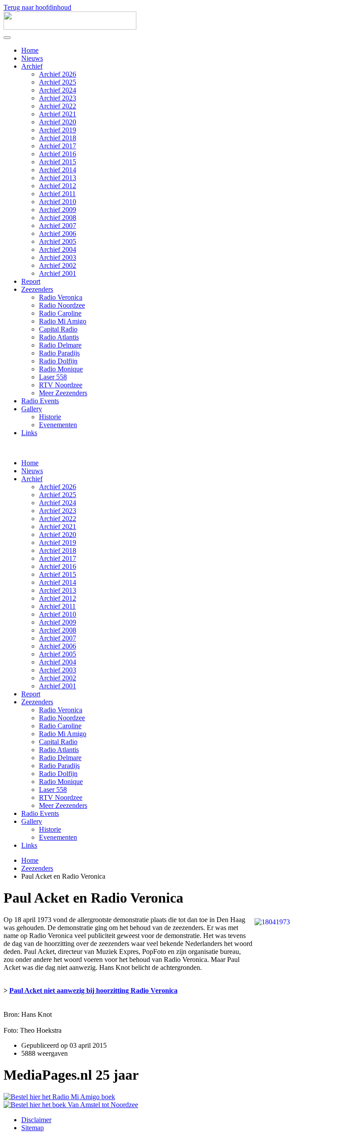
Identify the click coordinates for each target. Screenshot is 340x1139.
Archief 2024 (57, 90)
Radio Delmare (60, 345)
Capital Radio (58, 329)
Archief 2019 (57, 130)
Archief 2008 (57, 217)
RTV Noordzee (60, 385)
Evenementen (58, 425)
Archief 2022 (57, 106)
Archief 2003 (57, 257)
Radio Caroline (60, 313)
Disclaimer (36, 1120)
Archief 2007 (57, 225)
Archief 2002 (57, 265)
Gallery (31, 409)
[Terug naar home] (70, 27)
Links (29, 432)
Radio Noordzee (62, 305)
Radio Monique (61, 369)
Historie (50, 417)
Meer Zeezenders (63, 393)
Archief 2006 (57, 233)
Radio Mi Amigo (62, 321)
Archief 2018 (57, 138)
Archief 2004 (57, 249)
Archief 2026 (57, 74)
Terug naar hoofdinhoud (37, 7)
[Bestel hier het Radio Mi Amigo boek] (59, 1096)
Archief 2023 (57, 98)
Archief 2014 (57, 170)
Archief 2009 (57, 209)
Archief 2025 (57, 82)
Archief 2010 (57, 201)
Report (30, 281)
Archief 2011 (57, 193)
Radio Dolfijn (58, 361)
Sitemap (32, 1127)
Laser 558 (53, 377)
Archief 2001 (57, 273)
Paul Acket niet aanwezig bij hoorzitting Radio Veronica (93, 990)
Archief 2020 (57, 122)
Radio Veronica (60, 297)
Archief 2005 (57, 241)
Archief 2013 (57, 177)
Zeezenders (37, 289)
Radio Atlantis (59, 337)
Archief (31, 66)
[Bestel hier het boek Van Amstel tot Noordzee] (71, 1104)
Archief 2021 (57, 114)
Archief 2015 (57, 162)
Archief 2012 (57, 185)
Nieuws (32, 58)
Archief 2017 (57, 146)
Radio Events (40, 401)
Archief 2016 (57, 154)
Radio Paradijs (59, 353)
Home (30, 50)
